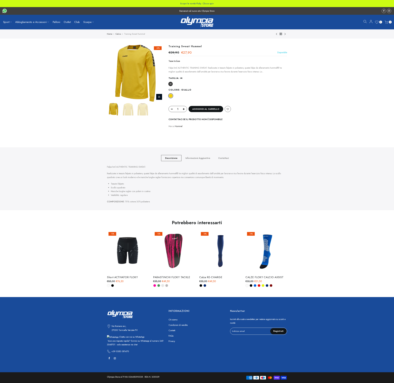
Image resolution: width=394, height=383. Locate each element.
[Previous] (112, 73)
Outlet (67, 22)
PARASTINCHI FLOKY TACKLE (171, 277)
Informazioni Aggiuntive (197, 158)
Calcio (118, 34)
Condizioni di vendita (178, 325)
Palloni (56, 22)
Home (109, 34)
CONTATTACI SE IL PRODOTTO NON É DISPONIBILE (196, 119)
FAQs (171, 335)
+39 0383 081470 (120, 351)
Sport (6, 22)
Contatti (172, 330)
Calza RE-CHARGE (210, 277)
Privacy (172, 341)
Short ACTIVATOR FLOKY (122, 277)
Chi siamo (173, 319)
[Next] (158, 73)
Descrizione (171, 158)
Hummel (178, 126)
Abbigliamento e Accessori (31, 22)
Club (77, 22)
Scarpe (87, 22)
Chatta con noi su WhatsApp (131, 336)
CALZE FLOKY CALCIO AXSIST (264, 277)
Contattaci (223, 158)
